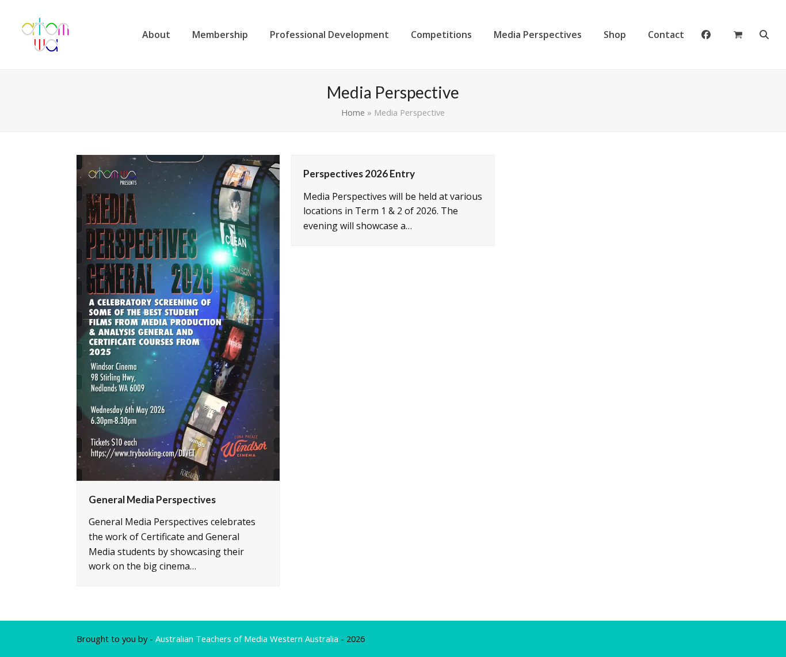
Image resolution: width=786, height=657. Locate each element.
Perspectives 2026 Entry (359, 174)
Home (353, 112)
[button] (738, 34)
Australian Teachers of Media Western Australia (246, 638)
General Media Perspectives (152, 499)
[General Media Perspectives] (178, 316)
